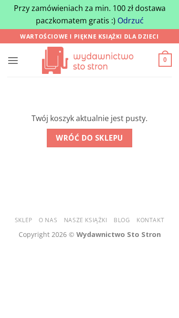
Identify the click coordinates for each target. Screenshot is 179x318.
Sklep (23, 220)
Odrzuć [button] (130, 20)
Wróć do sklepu (89, 138)
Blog (122, 220)
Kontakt (150, 220)
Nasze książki (85, 220)
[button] (13, 60)
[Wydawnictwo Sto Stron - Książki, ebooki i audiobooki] (89, 60)
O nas (48, 220)
